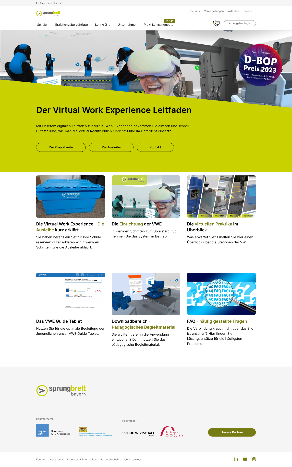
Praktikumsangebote (158, 24)
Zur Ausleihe (111, 147)
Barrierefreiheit (109, 459)
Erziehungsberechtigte (71, 24)
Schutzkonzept (132, 459)
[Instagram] (254, 459)
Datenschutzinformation (82, 459)
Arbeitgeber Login (240, 23)
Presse (248, 11)
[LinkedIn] (236, 459)
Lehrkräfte (102, 24)
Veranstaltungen (214, 11)
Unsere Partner (232, 432)
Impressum (57, 459)
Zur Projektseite (61, 147)
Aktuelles (234, 11)
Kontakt (155, 147)
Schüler (42, 24)
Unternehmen (127, 24)
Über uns (194, 11)
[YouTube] (245, 459)
